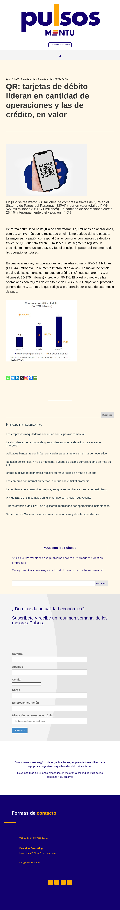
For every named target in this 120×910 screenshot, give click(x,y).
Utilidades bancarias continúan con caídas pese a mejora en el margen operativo (56, 453)
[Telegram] (13, 378)
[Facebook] (31, 378)
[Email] (35, 378)
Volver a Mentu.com (61, 45)
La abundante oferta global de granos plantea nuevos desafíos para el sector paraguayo (54, 444)
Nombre (17, 654)
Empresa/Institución (25, 702)
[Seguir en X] (63, 882)
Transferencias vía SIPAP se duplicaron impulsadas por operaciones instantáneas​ (58, 505)
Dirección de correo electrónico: (33, 715)
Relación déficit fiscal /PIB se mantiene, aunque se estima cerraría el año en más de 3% (58, 463)
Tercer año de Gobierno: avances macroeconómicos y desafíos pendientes (52, 514)
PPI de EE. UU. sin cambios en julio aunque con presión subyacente (48, 497)
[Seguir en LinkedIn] (50, 882)
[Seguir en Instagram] (56, 882)
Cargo (16, 689)
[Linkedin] (17, 378)
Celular (17, 679)
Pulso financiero (29, 79)
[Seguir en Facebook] (69, 882)
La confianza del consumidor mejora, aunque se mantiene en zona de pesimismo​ (56, 489)
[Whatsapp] (8, 378)
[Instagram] (26, 378)
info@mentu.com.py (29, 862)
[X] (22, 378)
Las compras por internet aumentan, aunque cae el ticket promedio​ (47, 481)
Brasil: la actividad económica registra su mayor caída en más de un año (51, 472)
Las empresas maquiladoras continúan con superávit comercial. (45, 434)
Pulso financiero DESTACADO (53, 79)
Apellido (17, 666)
